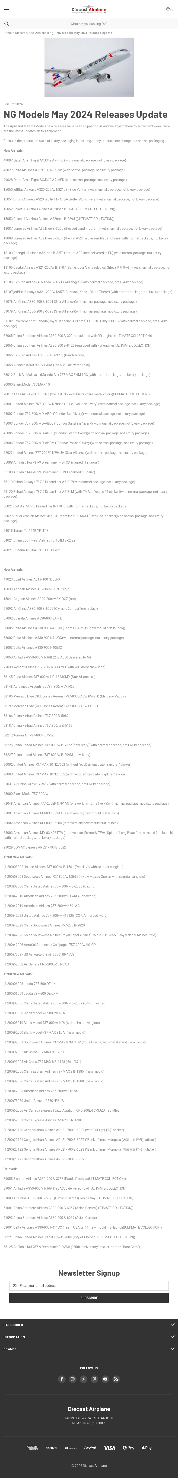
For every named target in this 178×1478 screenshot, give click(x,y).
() (172, 9)
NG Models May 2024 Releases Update (85, 114)
